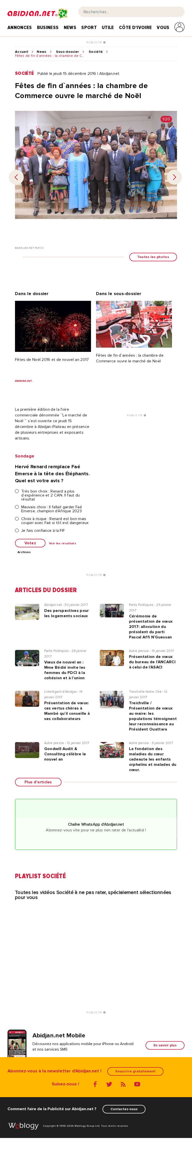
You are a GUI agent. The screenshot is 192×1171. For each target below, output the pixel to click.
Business (48, 28)
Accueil (21, 52)
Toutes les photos (153, 257)
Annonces (20, 28)
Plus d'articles (38, 782)
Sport (89, 28)
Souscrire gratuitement (135, 1071)
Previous (16, 177)
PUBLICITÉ (94, 42)
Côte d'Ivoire (135, 28)
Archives (24, 552)
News (70, 28)
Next (174, 177)
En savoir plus (165, 1045)
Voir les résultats (62, 543)
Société (96, 52)
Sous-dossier (67, 52)
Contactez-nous (124, 1109)
